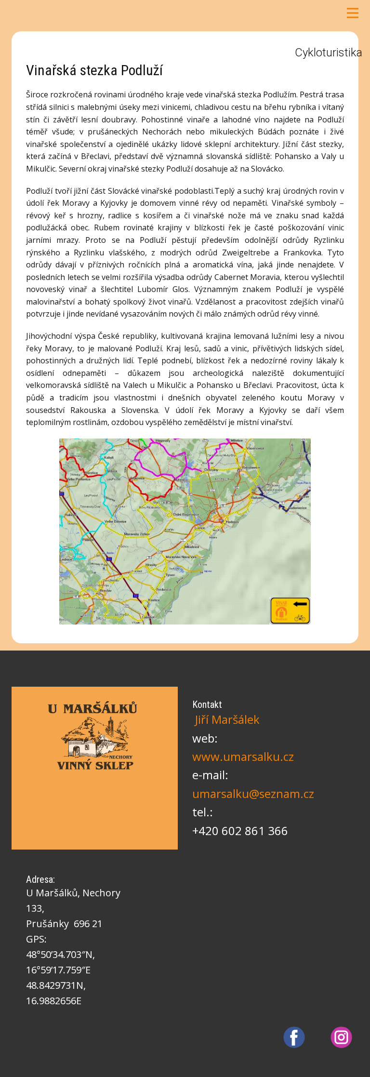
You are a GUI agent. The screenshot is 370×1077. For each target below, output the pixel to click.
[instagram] (341, 1037)
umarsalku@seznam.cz (253, 793)
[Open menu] (352, 13)
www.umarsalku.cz (243, 756)
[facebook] (294, 1037)
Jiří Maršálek (227, 719)
